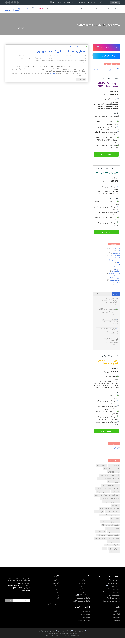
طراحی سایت (35, 55)
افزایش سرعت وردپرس (111, 478)
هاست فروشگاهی (85, 589)
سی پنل (117, 269)
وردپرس (117, 282)
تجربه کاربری (116, 257)
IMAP (109, 465)
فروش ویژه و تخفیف (114, 273)
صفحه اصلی (116, 8)
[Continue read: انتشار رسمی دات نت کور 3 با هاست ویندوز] (74, 46)
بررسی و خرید (106, 154)
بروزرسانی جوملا (113, 482)
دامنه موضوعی (114, 502)
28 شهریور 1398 (80, 55)
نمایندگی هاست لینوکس (83, 598)
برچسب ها (100, 293)
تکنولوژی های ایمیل (114, 260)
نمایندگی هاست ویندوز (83, 601)
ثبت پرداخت (79, 2)
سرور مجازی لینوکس (114, 580)
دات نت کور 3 (25, 58)
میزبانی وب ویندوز (27, 55)
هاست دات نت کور (110, 521)
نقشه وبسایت (50, 635)
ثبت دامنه (115, 492)
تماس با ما (57, 589)
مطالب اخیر (108, 293)
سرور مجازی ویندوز (114, 583)
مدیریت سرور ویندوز (114, 595)
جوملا (118, 262)
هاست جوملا (115, 518)
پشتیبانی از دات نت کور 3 (34, 58)
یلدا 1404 (41, 8)
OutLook (104, 465)
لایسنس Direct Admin (83, 620)
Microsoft (52, 73)
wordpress (113, 472)
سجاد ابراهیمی (66, 55)
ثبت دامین (106, 492)
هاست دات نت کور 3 (69, 60)
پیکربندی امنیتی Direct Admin (111, 601)
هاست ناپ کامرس (113, 538)
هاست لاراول (113, 531)
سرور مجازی (98, 8)
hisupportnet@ (17, 588)
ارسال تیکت (90, 2)
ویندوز (20, 55)
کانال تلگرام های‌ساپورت (110, 56)
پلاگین (104, 548)
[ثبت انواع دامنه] (113, 448)
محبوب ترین (115, 294)
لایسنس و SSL (60, 8)
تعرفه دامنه (116, 617)
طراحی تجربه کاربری (112, 512)
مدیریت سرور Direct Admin (111, 592)
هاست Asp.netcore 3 (15, 58)
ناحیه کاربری (114, 2)
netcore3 (76, 58)
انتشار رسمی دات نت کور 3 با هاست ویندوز (62, 51)
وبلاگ (21, 28)
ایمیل (100, 478)
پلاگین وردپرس (114, 551)
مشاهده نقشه (26, 590)
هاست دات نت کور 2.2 (110, 525)
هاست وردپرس (100, 538)
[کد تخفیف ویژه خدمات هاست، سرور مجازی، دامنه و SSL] (106, 71)
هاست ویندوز (48, 60)
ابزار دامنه (117, 620)
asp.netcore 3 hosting (58, 58)
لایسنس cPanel (85, 614)
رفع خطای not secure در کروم (109, 508)
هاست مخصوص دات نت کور (58, 60)
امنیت (118, 251)
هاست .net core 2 (106, 515)
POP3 (117, 468)
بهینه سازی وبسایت (114, 255)
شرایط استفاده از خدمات (72, 635)
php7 (98, 465)
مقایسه (116, 515)
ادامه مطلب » (81, 79)
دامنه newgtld (114, 498)
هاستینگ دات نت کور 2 (111, 545)
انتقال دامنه (116, 614)
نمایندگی (88, 8)
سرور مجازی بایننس (114, 586)
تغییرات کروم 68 (101, 488)
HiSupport (56, 633)
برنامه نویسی (43, 55)
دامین (105, 502)
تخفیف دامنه (113, 488)
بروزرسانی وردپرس (110, 485)
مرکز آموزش (101, 2)
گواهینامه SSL (86, 611)
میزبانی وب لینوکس (114, 278)
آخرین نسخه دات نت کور (45, 58)
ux (113, 468)
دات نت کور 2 (105, 495)
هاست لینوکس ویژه (84, 583)
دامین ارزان (115, 505)
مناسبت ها (117, 275)
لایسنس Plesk (86, 617)
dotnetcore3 (69, 58)
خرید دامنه (115, 495)
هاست (107, 8)
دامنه (80, 8)
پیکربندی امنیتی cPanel (113, 598)
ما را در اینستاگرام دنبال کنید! (108, 47)
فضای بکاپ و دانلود (84, 595)
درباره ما (49, 8)
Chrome (116, 465)
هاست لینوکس (100, 531)
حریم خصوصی (59, 635)
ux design (107, 468)
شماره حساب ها (55, 592)
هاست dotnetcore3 (80, 60)
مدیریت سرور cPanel (113, 589)
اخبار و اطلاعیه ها (51, 55)
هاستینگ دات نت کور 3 (40, 60)
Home (25, 28)
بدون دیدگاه (79, 62)
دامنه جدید (104, 498)
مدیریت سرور (72, 8)
